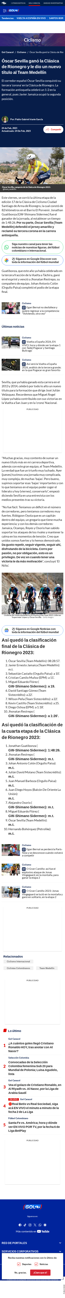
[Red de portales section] (60, 1242)
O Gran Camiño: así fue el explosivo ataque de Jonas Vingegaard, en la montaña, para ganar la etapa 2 (40, 873)
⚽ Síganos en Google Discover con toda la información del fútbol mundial (35, 260)
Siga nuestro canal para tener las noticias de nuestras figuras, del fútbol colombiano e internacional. (35, 247)
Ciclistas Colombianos (18, 968)
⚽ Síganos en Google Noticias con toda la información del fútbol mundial (35, 630)
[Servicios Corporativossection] (60, 1251)
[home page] (4, 3)
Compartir (56, 129)
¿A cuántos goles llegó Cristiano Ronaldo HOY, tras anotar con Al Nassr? (31, 1047)
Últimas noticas (18, 3)
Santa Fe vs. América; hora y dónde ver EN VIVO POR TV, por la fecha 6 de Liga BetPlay (34, 1126)
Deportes (26, 1264)
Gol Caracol (34, 3)
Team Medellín (47, 968)
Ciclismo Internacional (18, 961)
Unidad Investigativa (53, 3)
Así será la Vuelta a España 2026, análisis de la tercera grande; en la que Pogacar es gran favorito (41, 367)
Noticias (44, 1264)
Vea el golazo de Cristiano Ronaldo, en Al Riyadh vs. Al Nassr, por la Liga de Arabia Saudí (34, 1089)
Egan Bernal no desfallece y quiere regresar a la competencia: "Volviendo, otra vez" (41, 310)
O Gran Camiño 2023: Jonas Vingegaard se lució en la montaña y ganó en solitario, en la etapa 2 (42, 894)
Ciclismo (21, 52)
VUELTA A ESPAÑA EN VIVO (31, 18)
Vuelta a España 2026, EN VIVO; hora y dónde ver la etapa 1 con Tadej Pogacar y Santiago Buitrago (41, 346)
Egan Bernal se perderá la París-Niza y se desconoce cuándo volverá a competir (42, 852)
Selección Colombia (18, 1057)
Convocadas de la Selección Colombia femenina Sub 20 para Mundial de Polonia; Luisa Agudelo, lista (33, 1068)
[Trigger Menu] (5, 10)
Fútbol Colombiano (18, 1118)
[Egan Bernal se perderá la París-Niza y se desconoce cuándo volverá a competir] (11, 850)
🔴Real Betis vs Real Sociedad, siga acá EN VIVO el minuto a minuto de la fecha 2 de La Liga (33, 1108)
